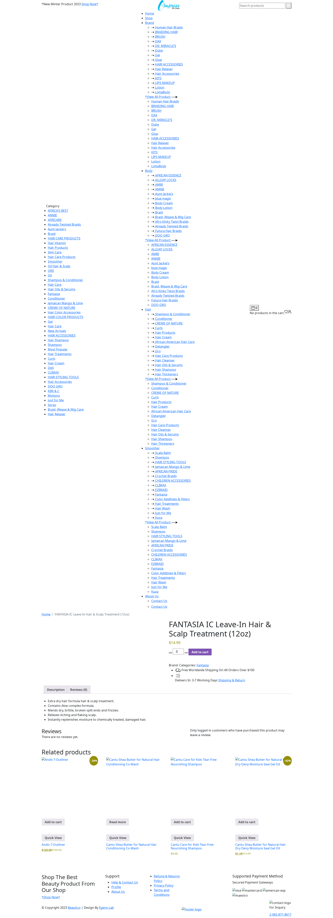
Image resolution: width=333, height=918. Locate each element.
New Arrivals (57, 331)
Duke (158, 50)
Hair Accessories (60, 382)
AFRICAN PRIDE (165, 471)
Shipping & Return (231, 680)
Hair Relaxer (57, 414)
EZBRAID (161, 490)
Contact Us (159, 601)
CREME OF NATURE (61, 308)
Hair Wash (162, 508)
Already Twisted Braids (64, 224)
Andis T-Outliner (53, 844)
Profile (116, 887)
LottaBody (162, 92)
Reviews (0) (78, 690)
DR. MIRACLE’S (165, 46)
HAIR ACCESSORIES (62, 335)
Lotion (159, 87)
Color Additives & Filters (172, 499)
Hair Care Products (62, 257)
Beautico (74, 907)
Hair (148, 309)
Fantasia (54, 294)
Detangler (162, 346)
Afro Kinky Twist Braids (171, 221)
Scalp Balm (162, 453)
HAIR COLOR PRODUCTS (65, 317)
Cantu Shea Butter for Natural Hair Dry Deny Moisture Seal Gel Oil (260, 846)
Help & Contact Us (124, 882)
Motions (54, 395)
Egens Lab (106, 907)
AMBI (158, 184)
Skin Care (54, 252)
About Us (152, 596)
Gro (157, 351)
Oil (50, 275)
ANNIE (52, 215)
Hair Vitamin (57, 243)
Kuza (158, 517)
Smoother (55, 261)
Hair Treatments (59, 354)
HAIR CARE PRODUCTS (64, 238)
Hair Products (58, 247)
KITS (157, 78)
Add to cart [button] (53, 822)
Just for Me (56, 400)
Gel (50, 321)
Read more (117, 822)
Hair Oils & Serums (61, 289)
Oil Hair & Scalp (59, 266)
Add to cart (200, 652)
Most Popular (58, 349)
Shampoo (55, 345)
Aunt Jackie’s (163, 194)
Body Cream (163, 203)
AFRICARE (55, 220)
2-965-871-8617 (280, 914)
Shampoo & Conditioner (65, 280)
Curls (51, 358)
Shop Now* (90, 4)
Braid (52, 234)
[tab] (56, 690)
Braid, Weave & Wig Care (66, 409)
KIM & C (53, 391)
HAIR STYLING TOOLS (63, 377)
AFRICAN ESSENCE (167, 175)
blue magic (162, 198)
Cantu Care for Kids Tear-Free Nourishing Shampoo (192, 846)
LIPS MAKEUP (164, 83)
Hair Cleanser (164, 360)
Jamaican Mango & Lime (65, 303)
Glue (158, 60)
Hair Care (54, 284)
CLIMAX (53, 372)
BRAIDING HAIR (166, 32)
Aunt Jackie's (57, 229)
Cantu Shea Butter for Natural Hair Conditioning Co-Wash (131, 846)
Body (148, 171)
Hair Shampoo (58, 340)
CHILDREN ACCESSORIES (172, 480)
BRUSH (159, 36)
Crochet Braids (165, 476)
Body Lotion (163, 208)
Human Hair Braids (168, 27)
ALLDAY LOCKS (165, 180)
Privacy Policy (163, 885)
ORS (51, 271)
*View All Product (158, 97)
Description (56, 690)
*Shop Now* (51, 897)
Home (149, 13)
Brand (149, 23)
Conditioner (56, 298)
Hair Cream (56, 363)
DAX (51, 368)
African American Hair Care (174, 342)
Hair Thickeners (166, 374)
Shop (149, 18)
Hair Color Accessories (64, 312)
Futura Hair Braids (168, 231)
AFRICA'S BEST (58, 210)
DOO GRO (55, 386)
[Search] (288, 5)
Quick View (53, 838)
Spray (52, 405)
